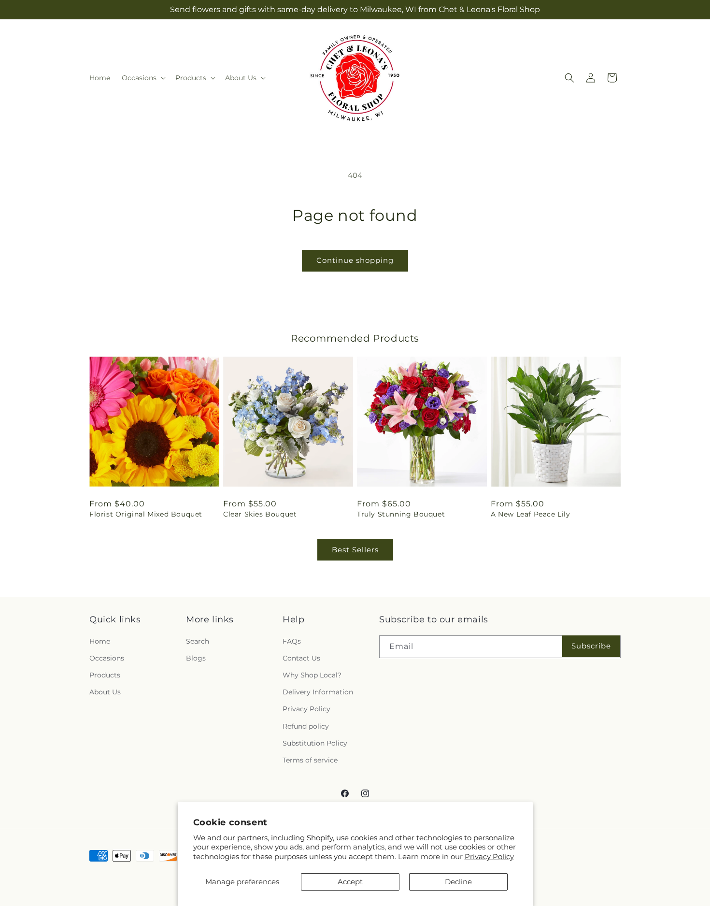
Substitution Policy (315, 743)
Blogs (196, 658)
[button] (143, 78)
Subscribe (591, 645)
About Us (105, 692)
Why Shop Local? (312, 675)
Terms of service (310, 760)
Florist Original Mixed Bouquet (145, 514)
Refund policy (306, 726)
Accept (350, 881)
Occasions (106, 658)
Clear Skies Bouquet (260, 514)
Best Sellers (355, 549)
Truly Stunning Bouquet (401, 514)
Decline (458, 881)
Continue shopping (355, 260)
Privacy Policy (489, 856)
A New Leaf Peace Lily (530, 514)
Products (104, 675)
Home (99, 641)
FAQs (292, 641)
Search (197, 641)
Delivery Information (318, 692)
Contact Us (301, 658)
